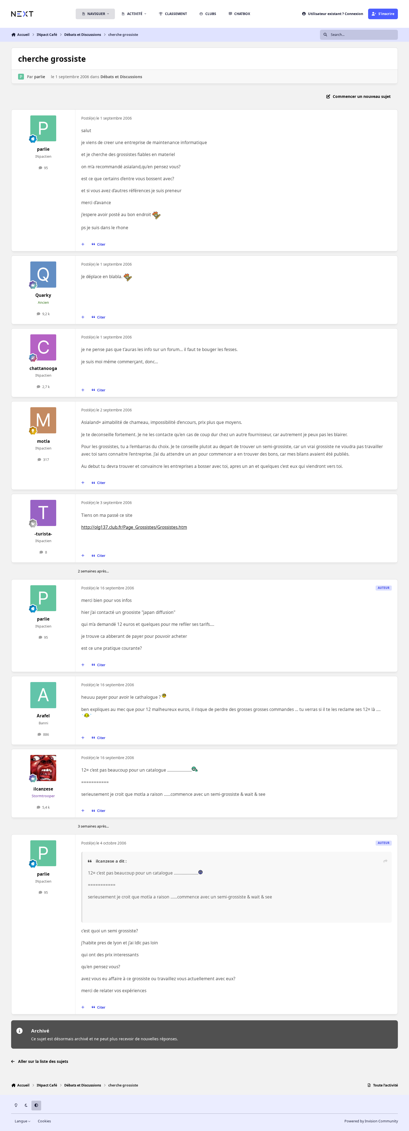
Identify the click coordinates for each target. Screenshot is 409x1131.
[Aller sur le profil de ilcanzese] (43, 768)
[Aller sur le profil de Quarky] (43, 274)
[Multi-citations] (83, 244)
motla (43, 441)
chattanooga (43, 368)
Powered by (371, 1121)
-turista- (43, 534)
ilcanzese (43, 789)
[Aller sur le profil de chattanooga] (43, 347)
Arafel (43, 716)
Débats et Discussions (121, 76)
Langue (21, 1121)
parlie (39, 76)
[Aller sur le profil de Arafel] (43, 695)
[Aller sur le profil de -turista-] (43, 513)
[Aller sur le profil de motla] (43, 420)
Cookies (44, 1121)
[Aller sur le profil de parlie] (21, 77)
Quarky (43, 295)
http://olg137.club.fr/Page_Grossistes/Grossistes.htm (134, 527)
